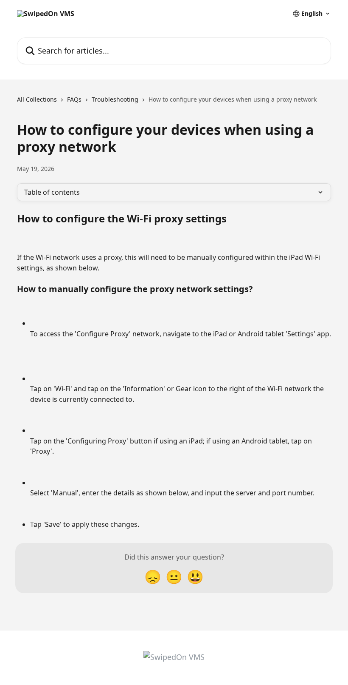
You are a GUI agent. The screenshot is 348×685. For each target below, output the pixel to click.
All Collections (37, 99)
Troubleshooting (115, 99)
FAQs (74, 99)
